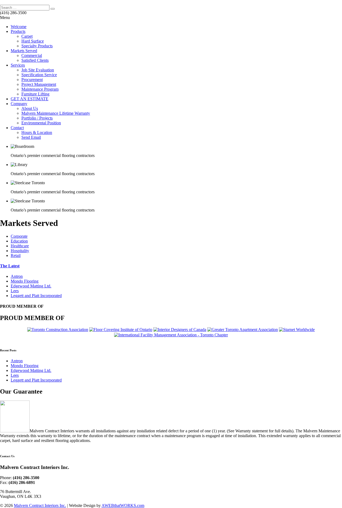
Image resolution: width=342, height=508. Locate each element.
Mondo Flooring (24, 281)
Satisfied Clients (35, 60)
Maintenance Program (40, 89)
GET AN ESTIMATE (29, 99)
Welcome (18, 26)
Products (18, 31)
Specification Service (39, 74)
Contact (17, 127)
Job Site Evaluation (37, 70)
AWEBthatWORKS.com (123, 505)
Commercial (31, 55)
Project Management (38, 84)
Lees (15, 290)
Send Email (31, 137)
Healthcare (20, 246)
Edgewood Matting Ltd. (31, 286)
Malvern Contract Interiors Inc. (40, 505)
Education (19, 241)
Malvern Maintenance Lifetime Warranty (55, 113)
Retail (16, 255)
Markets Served (24, 50)
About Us (29, 108)
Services (18, 65)
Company (19, 103)
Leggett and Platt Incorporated (36, 295)
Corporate (19, 236)
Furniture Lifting (35, 94)
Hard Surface (32, 41)
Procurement (32, 79)
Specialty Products (37, 46)
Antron (17, 276)
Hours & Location (36, 132)
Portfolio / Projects (37, 118)
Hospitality (20, 250)
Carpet (27, 36)
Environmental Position (41, 123)
